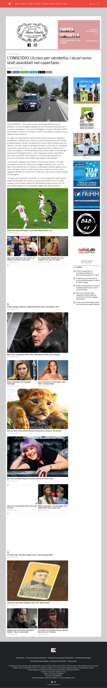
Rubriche (59, 4)
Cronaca (17, 4)
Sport (65, 4)
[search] (98, 4)
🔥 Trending (77, 267)
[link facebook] (90, 4)
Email (50, 72)
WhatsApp (25, 72)
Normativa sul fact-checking (39, 661)
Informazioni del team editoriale (36, 658)
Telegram (33, 72)
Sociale (52, 4)
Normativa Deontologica (83, 658)
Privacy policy (72, 661)
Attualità (30, 4)
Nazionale (37, 4)
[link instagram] (93, 4)
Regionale (45, 4)
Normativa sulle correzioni (58, 661)
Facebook (16, 72)
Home (9, 54)
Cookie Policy (20, 658)
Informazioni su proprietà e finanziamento (60, 658)
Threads (42, 72)
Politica (23, 4)
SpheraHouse (56, 684)
